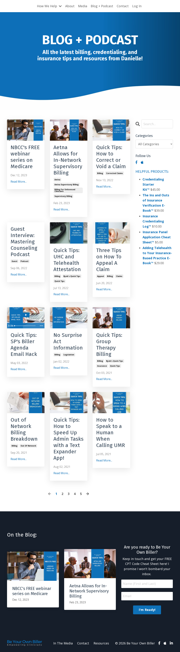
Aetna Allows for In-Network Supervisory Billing (67, 160)
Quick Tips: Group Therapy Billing (109, 344)
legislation (68, 354)
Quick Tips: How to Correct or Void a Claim (111, 157)
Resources (101, 643)
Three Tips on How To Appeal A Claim (108, 260)
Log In (137, 6)
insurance (102, 366)
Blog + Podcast (102, 6)
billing (100, 173)
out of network (28, 446)
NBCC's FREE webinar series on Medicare (25, 157)
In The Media (63, 643)
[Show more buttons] (41, 326)
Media (82, 6)
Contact (123, 6)
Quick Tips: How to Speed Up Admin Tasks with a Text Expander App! (68, 439)
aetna (57, 179)
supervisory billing (63, 196)
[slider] (25, 326)
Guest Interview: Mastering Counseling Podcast (24, 242)
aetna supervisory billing (66, 184)
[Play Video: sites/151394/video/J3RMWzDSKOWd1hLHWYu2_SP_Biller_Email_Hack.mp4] (26, 315)
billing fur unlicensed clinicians (64, 190)
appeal (100, 276)
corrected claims (114, 173)
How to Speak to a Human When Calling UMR (110, 432)
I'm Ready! (147, 610)
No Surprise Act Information (68, 341)
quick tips (59, 281)
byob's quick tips (71, 276)
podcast (24, 261)
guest (14, 261)
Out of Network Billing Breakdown (24, 429)
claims (119, 276)
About (70, 6)
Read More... (19, 181)
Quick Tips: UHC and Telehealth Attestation (67, 260)
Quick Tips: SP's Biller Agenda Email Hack (24, 344)
